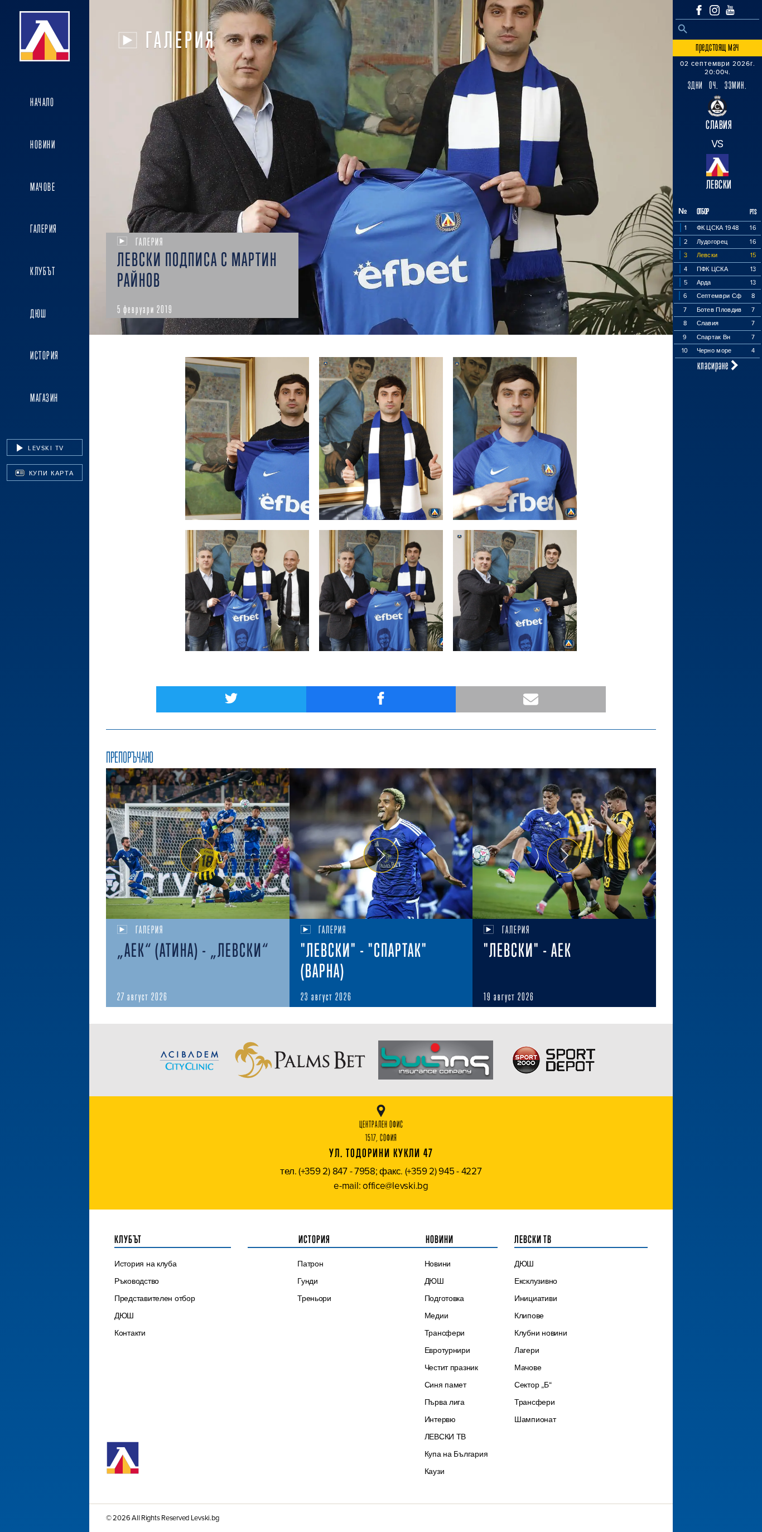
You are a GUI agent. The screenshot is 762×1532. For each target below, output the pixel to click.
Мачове (42, 187)
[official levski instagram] (715, 10)
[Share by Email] (530, 699)
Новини (42, 144)
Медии (436, 1315)
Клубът (42, 271)
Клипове (529, 1315)
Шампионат (535, 1419)
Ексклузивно (535, 1281)
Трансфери (445, 1332)
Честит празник (451, 1367)
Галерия (43, 229)
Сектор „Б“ (532, 1384)
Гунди (307, 1281)
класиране (714, 365)
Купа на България (456, 1453)
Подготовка (444, 1298)
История (44, 355)
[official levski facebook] (699, 10)
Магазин (44, 398)
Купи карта (50, 473)
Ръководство (136, 1281)
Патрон (310, 1263)
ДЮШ (38, 313)
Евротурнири (447, 1350)
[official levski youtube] (730, 10)
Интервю (440, 1419)
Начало (42, 102)
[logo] (44, 36)
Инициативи (535, 1298)
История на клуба (145, 1263)
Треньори (314, 1298)
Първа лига (445, 1402)
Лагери (526, 1350)
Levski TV (45, 448)
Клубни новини (540, 1332)
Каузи (435, 1471)
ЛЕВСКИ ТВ (445, 1436)
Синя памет (445, 1384)
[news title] (198, 843)
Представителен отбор (154, 1298)
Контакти (130, 1332)
